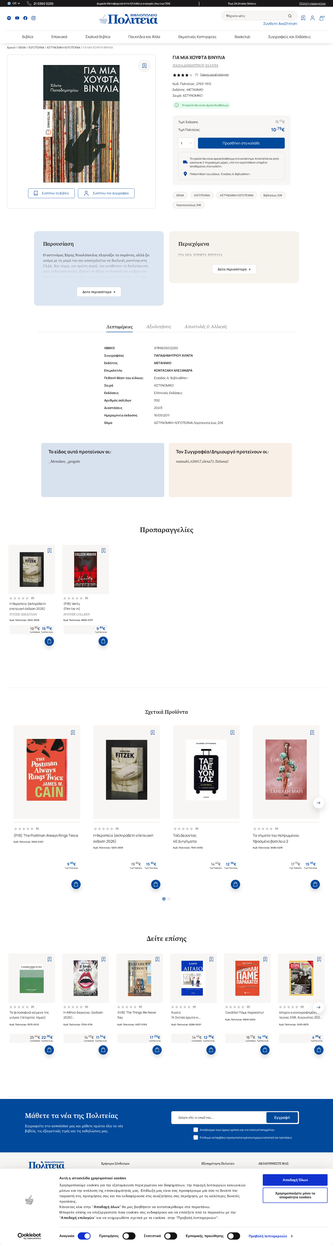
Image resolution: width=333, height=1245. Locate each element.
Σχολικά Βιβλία (97, 36)
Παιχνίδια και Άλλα (144, 36)
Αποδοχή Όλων (295, 1180)
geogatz (74, 461)
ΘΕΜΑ (22, 47)
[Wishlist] (303, 18)
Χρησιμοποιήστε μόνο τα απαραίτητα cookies (295, 1195)
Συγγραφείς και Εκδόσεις (289, 36)
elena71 (208, 461)
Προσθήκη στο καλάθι (241, 143)
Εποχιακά (59, 36)
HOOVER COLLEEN (76, 614)
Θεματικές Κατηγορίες (197, 36)
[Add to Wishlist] (144, 65)
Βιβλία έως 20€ (272, 195)
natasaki (182, 461)
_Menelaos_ (57, 461)
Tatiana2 (221, 461)
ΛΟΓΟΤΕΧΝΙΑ (36, 47)
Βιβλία (27, 36)
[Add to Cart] (49, 641)
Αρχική (11, 47)
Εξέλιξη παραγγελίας (312, 3)
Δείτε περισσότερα (99, 292)
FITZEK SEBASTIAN (23, 614)
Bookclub (242, 36)
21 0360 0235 (43, 3)
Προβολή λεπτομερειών (268, 1236)
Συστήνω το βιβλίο (55, 193)
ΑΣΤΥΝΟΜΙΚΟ (193, 95)
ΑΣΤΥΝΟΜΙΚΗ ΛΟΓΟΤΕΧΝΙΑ (63, 47)
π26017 (195, 461)
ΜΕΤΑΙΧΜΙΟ (195, 89)
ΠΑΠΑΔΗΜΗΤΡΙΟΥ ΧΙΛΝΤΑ (195, 65)
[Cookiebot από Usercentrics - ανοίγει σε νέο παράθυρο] (29, 1236)
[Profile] (312, 18)
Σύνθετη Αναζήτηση (280, 23)
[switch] (129, 1236)
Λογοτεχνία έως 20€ (188, 205)
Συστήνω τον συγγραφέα (111, 193)
